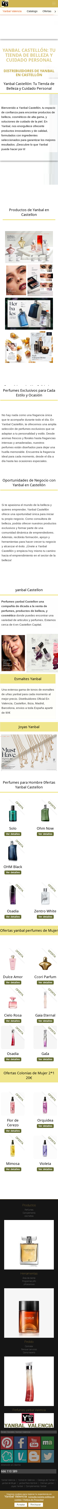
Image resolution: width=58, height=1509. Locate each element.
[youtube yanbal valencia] (34, 1442)
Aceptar (21, 1504)
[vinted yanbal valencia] (20, 1456)
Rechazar (35, 1504)
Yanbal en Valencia (26, 1480)
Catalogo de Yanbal (46, 1480)
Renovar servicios (29, 1349)
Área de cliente (29, 1278)
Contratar (29, 1346)
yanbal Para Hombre (28, 1483)
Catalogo (32, 11)
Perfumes (29, 1210)
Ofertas (47, 11)
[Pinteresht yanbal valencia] (7, 1442)
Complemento (29, 1213)
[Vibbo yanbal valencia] (47, 1456)
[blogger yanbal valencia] (34, 1456)
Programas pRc (29, 1281)
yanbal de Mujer (9, 1483)
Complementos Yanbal (36, 1486)
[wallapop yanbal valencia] (7, 1456)
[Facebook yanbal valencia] (20, 1442)
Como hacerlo (29, 1352)
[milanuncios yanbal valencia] (47, 1442)
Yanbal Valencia (12, 11)
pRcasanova (29, 1284)
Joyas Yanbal (17, 1486)
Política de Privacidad (33, 1500)
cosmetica (29, 1216)
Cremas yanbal (47, 1483)
